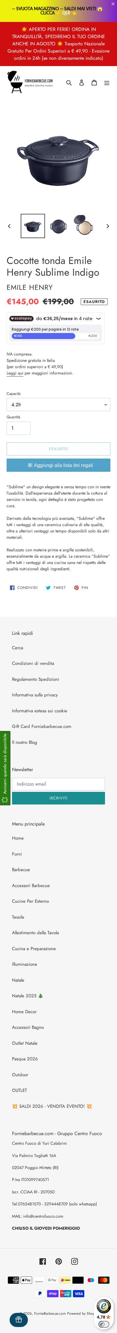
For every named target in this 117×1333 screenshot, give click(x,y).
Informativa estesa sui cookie (39, 710)
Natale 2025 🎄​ (28, 995)
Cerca (17, 647)
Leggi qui (15, 373)
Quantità (13, 417)
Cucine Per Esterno (30, 901)
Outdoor (20, 1074)
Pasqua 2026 (25, 1059)
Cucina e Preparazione (34, 948)
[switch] (103, 1324)
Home (18, 838)
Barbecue (21, 869)
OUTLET (19, 1090)
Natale (18, 980)
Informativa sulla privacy (35, 695)
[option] (33, 226)
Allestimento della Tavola (35, 932)
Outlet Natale (25, 1043)
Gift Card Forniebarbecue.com (41, 726)
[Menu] (106, 82)
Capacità (13, 393)
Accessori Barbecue (31, 885)
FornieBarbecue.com (50, 1313)
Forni (17, 854)
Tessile (18, 917)
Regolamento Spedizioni (35, 679)
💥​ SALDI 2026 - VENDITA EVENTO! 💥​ (52, 1106)
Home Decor (24, 1011)
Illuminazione (24, 964)
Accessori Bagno (28, 1027)
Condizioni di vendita (33, 663)
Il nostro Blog (24, 742)
